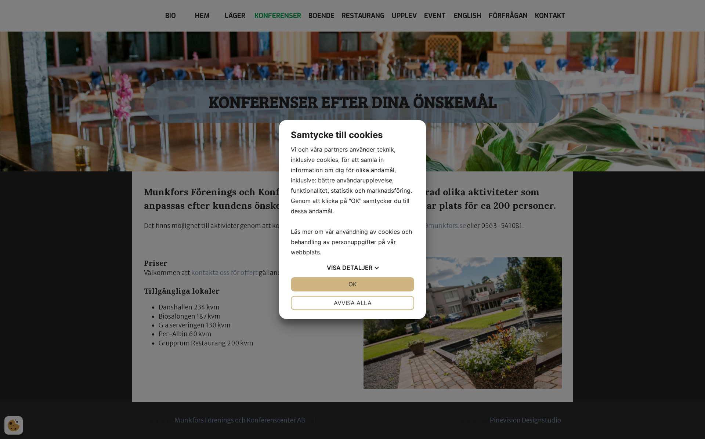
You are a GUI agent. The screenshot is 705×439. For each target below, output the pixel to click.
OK (352, 284)
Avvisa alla (353, 302)
